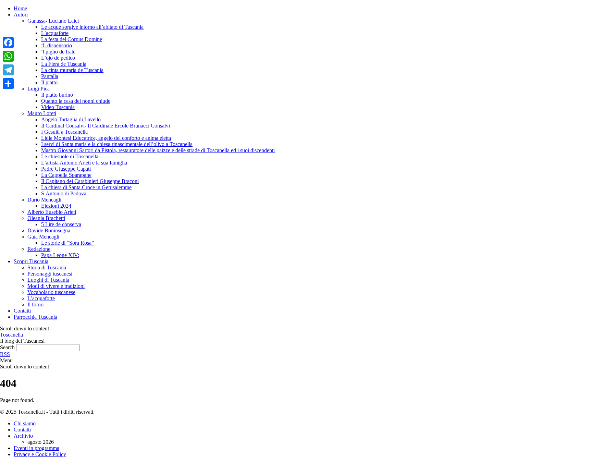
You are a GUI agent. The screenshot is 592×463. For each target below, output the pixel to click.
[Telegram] (8, 70)
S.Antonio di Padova (63, 193)
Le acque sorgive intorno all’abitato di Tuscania (92, 27)
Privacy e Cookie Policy (40, 454)
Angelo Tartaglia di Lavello (71, 119)
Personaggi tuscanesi (49, 274)
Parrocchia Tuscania (35, 317)
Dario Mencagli (44, 200)
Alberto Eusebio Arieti (51, 212)
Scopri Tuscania (31, 261)
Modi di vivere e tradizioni (56, 286)
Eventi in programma (36, 448)
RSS (5, 354)
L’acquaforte (55, 33)
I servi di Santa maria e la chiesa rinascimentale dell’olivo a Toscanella (117, 144)
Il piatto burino (57, 95)
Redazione (38, 249)
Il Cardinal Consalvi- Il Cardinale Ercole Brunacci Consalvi (105, 126)
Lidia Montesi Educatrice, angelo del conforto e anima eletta (106, 138)
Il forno (35, 304)
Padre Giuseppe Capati (66, 169)
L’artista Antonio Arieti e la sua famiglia (84, 163)
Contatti (22, 311)
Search (7, 347)
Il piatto (49, 82)
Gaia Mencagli (43, 237)
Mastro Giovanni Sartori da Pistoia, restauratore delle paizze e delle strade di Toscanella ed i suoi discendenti (158, 150)
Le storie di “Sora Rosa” (67, 243)
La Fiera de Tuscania (63, 64)
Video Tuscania (58, 107)
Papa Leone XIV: (60, 255)
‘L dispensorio (56, 45)
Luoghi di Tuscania (48, 280)
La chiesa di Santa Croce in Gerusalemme (86, 187)
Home (20, 8)
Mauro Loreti (41, 113)
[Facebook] (8, 42)
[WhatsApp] (8, 56)
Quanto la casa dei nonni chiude (75, 101)
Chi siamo (25, 423)
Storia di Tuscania (46, 267)
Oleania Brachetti (46, 218)
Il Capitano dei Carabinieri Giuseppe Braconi (90, 181)
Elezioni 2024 (56, 206)
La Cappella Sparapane (66, 175)
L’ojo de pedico (58, 58)
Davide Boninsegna (48, 230)
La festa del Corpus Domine (71, 39)
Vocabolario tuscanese (51, 292)
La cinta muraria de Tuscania (72, 70)
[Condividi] (8, 83)
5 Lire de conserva (61, 224)
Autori (21, 14)
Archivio (23, 436)
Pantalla (49, 76)
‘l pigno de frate (58, 51)
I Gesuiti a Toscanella (64, 132)
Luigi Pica (38, 89)
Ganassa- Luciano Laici (53, 21)
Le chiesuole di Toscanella (69, 156)
